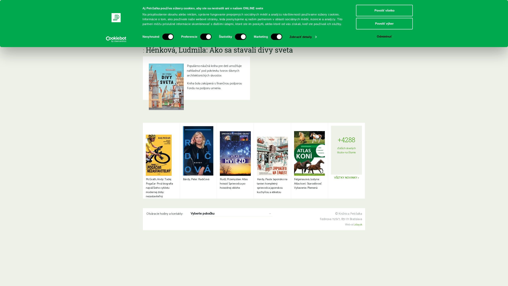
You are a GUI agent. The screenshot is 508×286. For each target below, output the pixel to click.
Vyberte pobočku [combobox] (203, 213)
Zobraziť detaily (301, 37)
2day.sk (358, 224)
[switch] (206, 37)
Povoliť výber (384, 23)
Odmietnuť (384, 36)
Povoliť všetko (384, 10)
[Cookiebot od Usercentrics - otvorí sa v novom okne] (116, 39)
